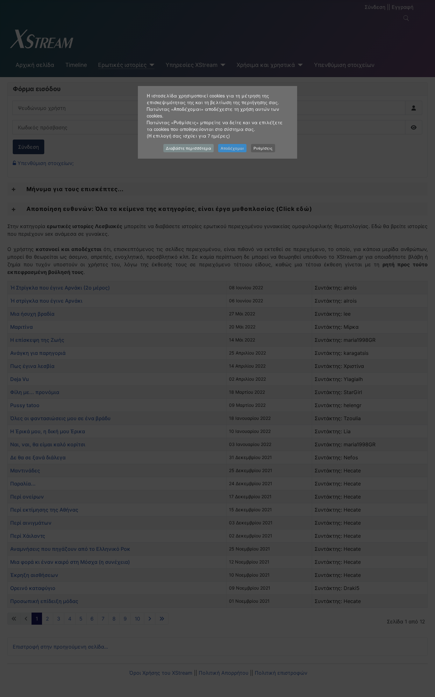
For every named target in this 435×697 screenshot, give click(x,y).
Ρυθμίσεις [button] (263, 148)
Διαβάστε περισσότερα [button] (188, 148)
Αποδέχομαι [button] (232, 148)
